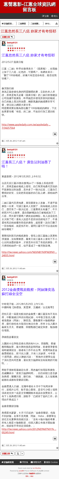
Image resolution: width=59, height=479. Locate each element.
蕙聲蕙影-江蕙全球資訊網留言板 (30, 7)
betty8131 (12, 42)
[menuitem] (54, 16)
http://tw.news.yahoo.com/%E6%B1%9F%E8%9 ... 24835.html (29, 254)
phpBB (21, 471)
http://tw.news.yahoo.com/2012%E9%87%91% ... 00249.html (29, 431)
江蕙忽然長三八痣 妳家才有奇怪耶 (28, 30)
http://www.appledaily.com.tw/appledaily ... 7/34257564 (26, 126)
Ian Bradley (37, 468)
